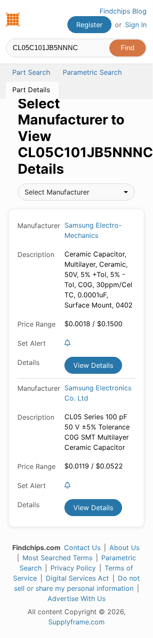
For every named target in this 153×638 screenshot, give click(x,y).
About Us (124, 547)
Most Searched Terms (57, 557)
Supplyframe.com (76, 622)
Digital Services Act (77, 578)
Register (89, 24)
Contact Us (82, 547)
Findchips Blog (123, 11)
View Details (93, 365)
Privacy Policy (73, 568)
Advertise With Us (76, 598)
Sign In (136, 24)
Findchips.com (13, 19)
